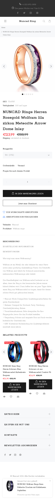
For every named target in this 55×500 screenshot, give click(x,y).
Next (51, 66)
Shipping (6, 138)
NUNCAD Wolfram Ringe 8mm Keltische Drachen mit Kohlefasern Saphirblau (31, 487)
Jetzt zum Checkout (27, 204)
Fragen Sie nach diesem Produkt (16, 171)
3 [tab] (26, 94)
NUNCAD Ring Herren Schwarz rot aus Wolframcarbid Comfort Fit (40, 369)
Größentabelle (8, 166)
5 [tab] (30, 94)
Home (3, 28)
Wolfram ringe (19, 229)
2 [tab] (24, 94)
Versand (21, 166)
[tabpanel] (27, 64)
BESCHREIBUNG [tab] (11, 242)
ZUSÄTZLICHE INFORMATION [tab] (18, 247)
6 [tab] (32, 94)
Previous (4, 66)
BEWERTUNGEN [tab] (11, 252)
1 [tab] (22, 94)
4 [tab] (28, 94)
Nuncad (15, 225)
